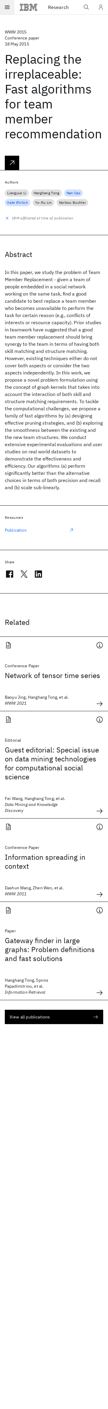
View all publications (30, 1017)
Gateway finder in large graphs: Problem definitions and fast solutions (50, 949)
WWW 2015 (15, 32)
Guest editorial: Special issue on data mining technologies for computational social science (52, 763)
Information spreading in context (45, 862)
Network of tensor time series (52, 675)
